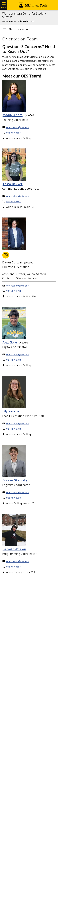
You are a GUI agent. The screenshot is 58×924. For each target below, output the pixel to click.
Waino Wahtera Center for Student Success (24, 15)
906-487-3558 (13, 132)
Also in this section (19, 29)
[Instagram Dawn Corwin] (5, 255)
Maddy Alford (13, 115)
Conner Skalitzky (15, 480)
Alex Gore (10, 342)
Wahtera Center (9, 21)
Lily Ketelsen (12, 411)
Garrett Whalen (14, 549)
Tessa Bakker (13, 184)
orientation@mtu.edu (17, 127)
